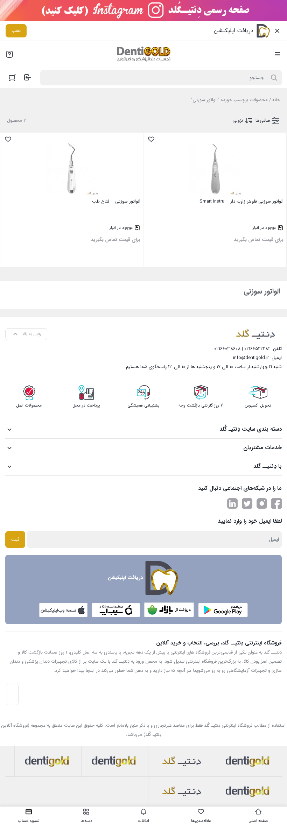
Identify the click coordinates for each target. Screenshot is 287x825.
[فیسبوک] (276, 503)
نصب (16, 30)
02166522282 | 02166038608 (242, 348)
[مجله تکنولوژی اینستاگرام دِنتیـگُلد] (262, 503)
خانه (276, 100)
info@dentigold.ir (251, 357)
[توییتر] (247, 503)
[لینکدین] (232, 503)
